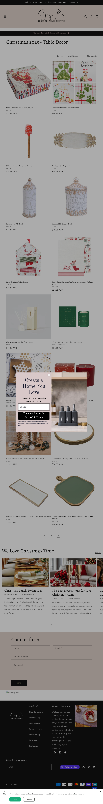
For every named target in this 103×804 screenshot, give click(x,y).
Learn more (79, 794)
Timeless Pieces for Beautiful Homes (34, 415)
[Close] (100, 791)
